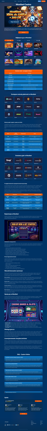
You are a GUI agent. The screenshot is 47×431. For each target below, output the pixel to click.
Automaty (37, 40)
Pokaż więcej (23, 413)
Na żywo (18, 40)
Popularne (8, 40)
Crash (28, 40)
